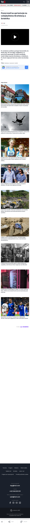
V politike (24, 5)
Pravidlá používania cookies (22, 474)
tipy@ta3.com (15, 485)
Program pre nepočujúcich (8, 474)
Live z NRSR (10, 5)
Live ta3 (4, 5)
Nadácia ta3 (8, 471)
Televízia (5, 467)
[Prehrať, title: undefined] (15, 37)
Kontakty (15, 471)
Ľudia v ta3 (21, 471)
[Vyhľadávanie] (24, 1)
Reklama (16, 467)
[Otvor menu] (28, 2)
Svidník (16, 63)
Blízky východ (17, 5)
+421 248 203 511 (15, 491)
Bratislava (6, 63)
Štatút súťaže (24, 467)
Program (10, 467)
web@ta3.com (15, 497)
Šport (2, 10)
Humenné (11, 63)
